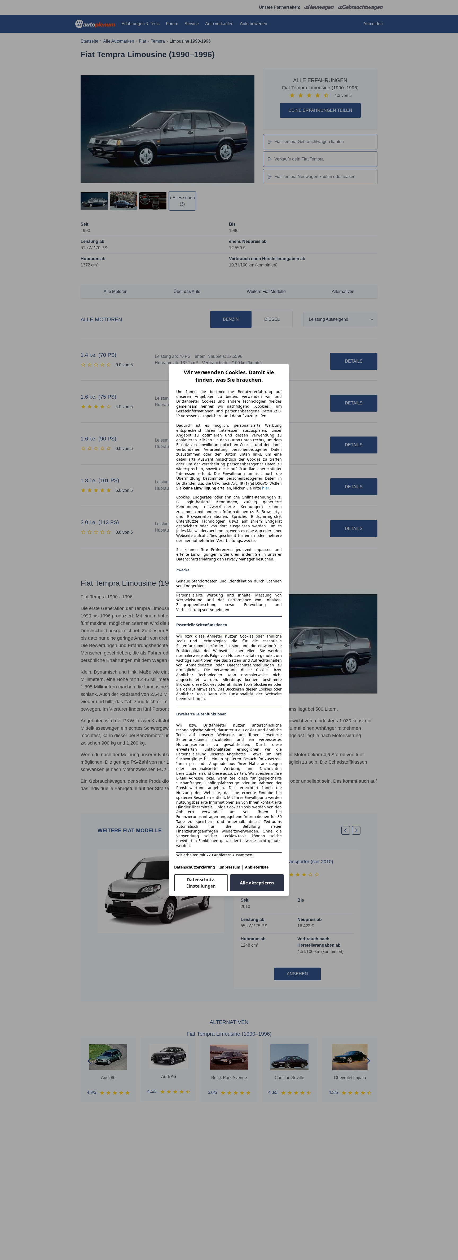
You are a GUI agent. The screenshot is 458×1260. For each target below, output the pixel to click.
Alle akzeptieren (257, 883)
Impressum (229, 867)
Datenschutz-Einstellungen (201, 883)
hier (265, 488)
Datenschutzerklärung (194, 867)
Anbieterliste (256, 867)
